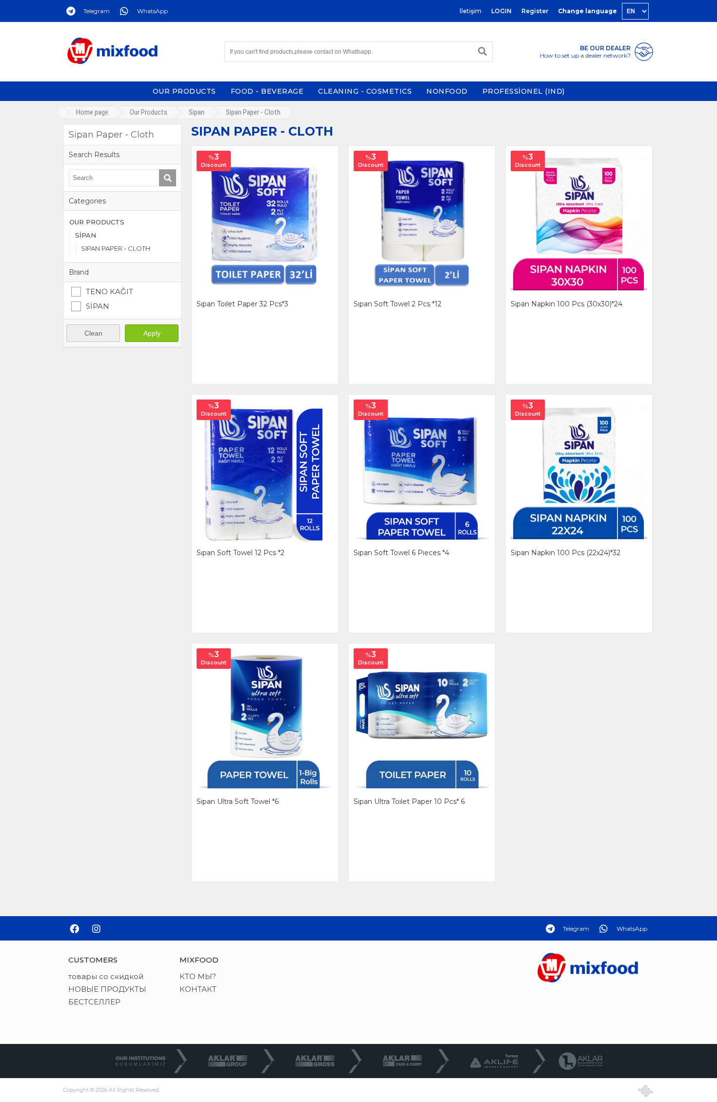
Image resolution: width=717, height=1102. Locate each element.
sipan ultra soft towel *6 (238, 801)
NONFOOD (447, 91)
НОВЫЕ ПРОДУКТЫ (107, 989)
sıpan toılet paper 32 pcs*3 (242, 304)
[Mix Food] (112, 51)
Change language (587, 11)
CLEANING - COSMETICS (365, 91)
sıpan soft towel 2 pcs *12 (397, 304)
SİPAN (85, 235)
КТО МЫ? (197, 976)
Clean (93, 333)
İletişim (470, 11)
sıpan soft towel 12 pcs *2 (240, 552)
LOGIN (501, 11)
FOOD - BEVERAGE (267, 91)
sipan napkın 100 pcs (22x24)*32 (565, 552)
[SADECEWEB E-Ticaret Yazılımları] (646, 1090)
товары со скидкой (105, 976)
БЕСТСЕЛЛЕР (94, 1001)
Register (534, 11)
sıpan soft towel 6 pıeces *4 (401, 552)
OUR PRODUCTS (184, 91)
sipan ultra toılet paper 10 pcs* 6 (409, 801)
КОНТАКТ (198, 989)
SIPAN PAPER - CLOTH (115, 248)
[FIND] (482, 51)
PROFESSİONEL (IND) (523, 91)
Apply (151, 333)
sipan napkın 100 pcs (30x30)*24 (566, 304)
